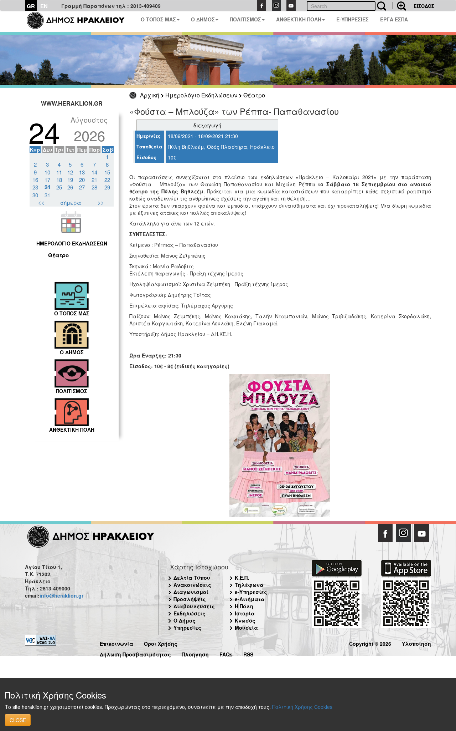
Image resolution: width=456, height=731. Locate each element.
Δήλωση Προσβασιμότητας (135, 653)
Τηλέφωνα (249, 584)
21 (94, 179)
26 (70, 187)
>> (101, 202)
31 (47, 195)
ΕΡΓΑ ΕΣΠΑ (394, 19)
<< (41, 202)
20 (82, 179)
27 (82, 187)
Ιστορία (245, 613)
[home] (80, 21)
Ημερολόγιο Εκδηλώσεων (201, 95)
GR (31, 6)
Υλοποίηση (416, 642)
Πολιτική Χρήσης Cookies (302, 706)
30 (35, 195)
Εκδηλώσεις (189, 613)
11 (59, 172)
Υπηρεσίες (187, 627)
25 (59, 187)
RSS (248, 653)
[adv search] (399, 5)
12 (70, 172)
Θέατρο (254, 95)
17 (47, 179)
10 (47, 172)
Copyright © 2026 (370, 642)
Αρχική (149, 95)
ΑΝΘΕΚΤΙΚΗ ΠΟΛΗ (298, 19)
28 (94, 187)
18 (59, 179)
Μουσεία (246, 627)
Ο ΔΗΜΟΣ (203, 19)
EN (44, 6)
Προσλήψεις (189, 599)
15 (107, 172)
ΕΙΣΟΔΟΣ (424, 5)
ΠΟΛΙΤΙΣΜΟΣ (245, 19)
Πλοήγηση (195, 653)
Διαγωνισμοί (190, 591)
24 (47, 187)
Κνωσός (245, 620)
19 (70, 179)
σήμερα (70, 202)
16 (35, 179)
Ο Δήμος (184, 620)
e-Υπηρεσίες (251, 591)
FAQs (226, 653)
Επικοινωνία (116, 642)
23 (35, 187)
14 (94, 172)
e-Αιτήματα (250, 599)
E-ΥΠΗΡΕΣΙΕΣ (352, 19)
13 (82, 172)
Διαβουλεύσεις (194, 606)
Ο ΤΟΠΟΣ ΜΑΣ (158, 19)
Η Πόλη (244, 606)
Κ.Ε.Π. (242, 577)
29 (107, 187)
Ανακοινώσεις (192, 584)
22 (107, 179)
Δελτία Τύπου (191, 577)
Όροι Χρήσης (160, 642)
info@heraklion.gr (61, 595)
